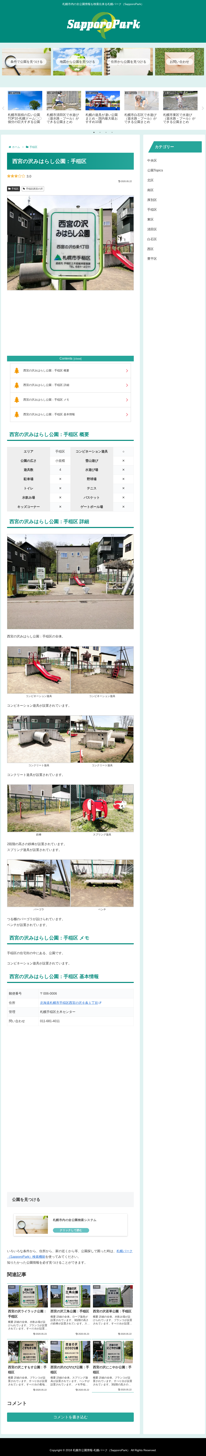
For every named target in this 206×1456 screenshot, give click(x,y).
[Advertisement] (70, 323)
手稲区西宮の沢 (34, 188)
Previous (3, 108)
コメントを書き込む (70, 1417)
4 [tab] (112, 132)
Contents (66, 358)
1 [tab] (94, 132)
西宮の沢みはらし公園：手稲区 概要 (46, 370)
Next (203, 108)
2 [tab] (100, 132)
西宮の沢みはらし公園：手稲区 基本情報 (49, 414)
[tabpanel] (25, 108)
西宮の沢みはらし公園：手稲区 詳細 (46, 385)
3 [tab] (106, 132)
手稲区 (15, 188)
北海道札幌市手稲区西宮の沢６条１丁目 (69, 1002)
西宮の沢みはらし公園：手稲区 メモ (46, 399)
